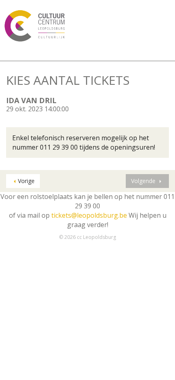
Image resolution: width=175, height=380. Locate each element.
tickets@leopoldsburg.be (89, 215)
